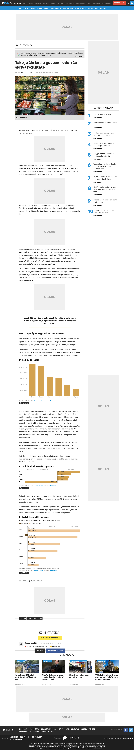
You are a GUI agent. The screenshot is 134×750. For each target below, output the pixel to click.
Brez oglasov (119, 3)
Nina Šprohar (27, 72)
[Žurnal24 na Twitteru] (131, 730)
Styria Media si (128, 738)
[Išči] (128, 3)
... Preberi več (98, 748)
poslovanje (37, 618)
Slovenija (26, 45)
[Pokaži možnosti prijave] (132, 3)
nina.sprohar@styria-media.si (30, 581)
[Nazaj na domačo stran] (17, 45)
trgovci (23, 618)
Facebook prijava (55, 651)
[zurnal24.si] (7, 3)
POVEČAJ (25, 403)
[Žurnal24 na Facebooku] (126, 730)
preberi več (50, 638)
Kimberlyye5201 (31, 643)
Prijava (40, 651)
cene (29, 618)
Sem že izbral (79, 56)
